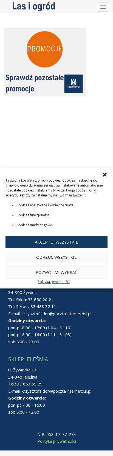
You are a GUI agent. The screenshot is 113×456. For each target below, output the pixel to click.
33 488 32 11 (43, 306)
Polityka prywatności (54, 281)
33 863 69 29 (30, 384)
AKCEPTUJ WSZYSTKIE (56, 242)
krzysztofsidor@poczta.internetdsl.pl (56, 313)
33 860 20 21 (40, 299)
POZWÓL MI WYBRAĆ (56, 272)
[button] (105, 174)
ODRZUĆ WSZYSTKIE (56, 257)
